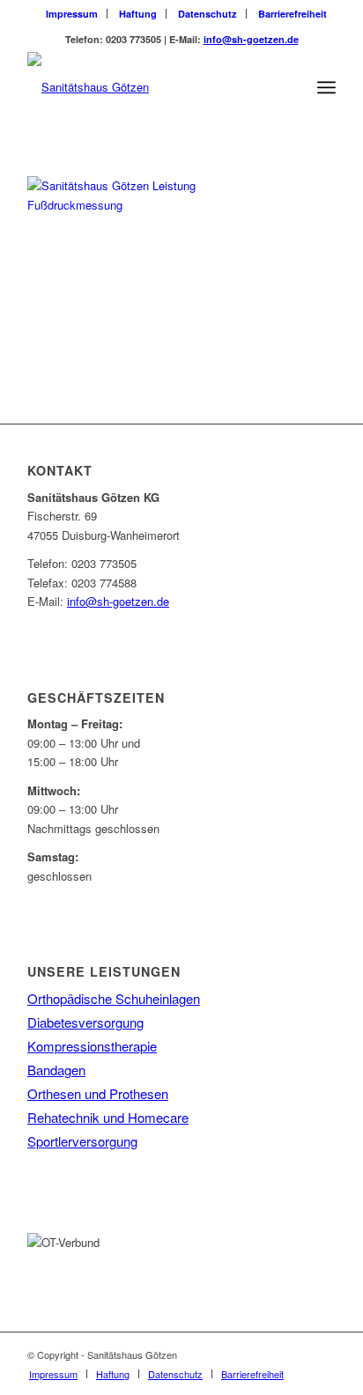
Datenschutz (207, 13)
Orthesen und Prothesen (97, 1093)
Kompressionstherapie (92, 1046)
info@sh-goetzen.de (251, 39)
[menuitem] (72, 13)
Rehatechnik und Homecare (108, 1117)
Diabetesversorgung (85, 1022)
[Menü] (326, 87)
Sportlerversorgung (82, 1141)
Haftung (138, 13)
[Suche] (287, 87)
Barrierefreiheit (292, 13)
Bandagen (56, 1069)
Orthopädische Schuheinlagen (113, 998)
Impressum (72, 13)
